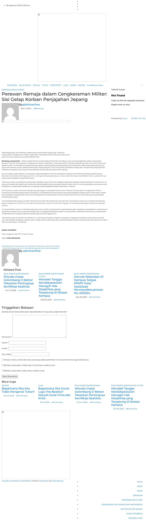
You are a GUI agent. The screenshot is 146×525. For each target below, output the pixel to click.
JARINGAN (137, 495)
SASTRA (81, 85)
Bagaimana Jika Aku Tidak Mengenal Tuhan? (18, 390)
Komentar (7, 337)
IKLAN (139, 491)
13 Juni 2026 (82, 402)
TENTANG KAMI (135, 518)
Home (139, 482)
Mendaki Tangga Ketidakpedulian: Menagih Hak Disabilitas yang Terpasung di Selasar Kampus (53, 287)
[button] (140, 85)
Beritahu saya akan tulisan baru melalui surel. (24, 371)
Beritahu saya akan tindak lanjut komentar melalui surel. (29, 365)
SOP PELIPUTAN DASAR (131, 509)
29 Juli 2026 (9, 396)
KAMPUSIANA (22, 274)
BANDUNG (7, 90)
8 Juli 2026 (45, 402)
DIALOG (36, 85)
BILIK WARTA (25, 85)
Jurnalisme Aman (95, 85)
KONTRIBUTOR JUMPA (132, 500)
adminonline (31, 104)
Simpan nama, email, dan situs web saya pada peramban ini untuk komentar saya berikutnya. (46, 360)
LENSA (73, 85)
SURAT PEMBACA (134, 513)
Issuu (125, 118)
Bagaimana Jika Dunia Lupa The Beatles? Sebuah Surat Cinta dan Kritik (54, 393)
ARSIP (139, 486)
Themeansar (57, 481)
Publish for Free (138, 118)
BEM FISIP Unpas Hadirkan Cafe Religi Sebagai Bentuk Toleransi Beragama (31, 248)
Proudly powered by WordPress (16, 481)
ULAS (65, 85)
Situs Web (6, 354)
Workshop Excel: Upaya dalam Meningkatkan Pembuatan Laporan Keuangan (31, 246)
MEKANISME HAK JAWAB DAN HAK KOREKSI (122, 504)
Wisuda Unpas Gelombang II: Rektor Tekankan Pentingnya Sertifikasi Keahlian (19, 281)
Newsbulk (44, 481)
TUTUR (45, 85)
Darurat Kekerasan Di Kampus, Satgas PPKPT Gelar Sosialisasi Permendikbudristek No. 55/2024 (88, 285)
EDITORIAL (12, 85)
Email (5, 348)
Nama (5, 343)
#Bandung (39, 108)
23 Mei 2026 (118, 409)
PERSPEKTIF (55, 85)
